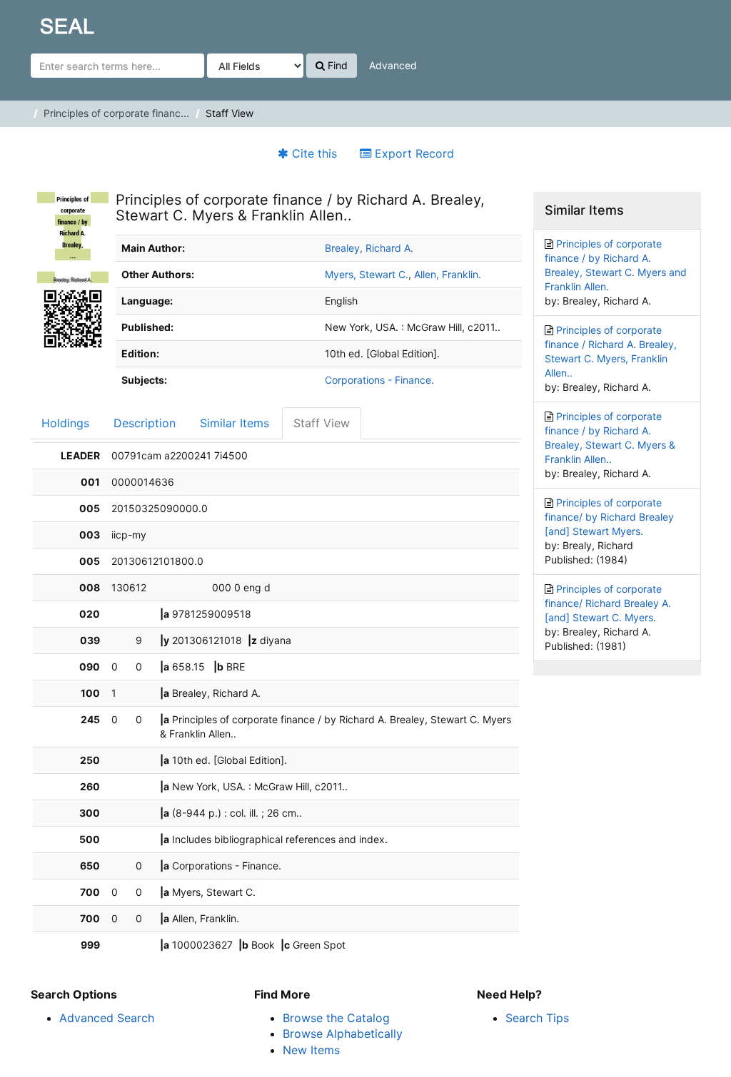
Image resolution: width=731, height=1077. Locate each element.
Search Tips (537, 1018)
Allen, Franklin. (447, 274)
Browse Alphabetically (343, 1033)
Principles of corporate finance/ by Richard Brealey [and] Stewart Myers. (609, 516)
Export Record (412, 153)
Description (145, 423)
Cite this (312, 153)
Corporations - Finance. (379, 380)
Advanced (393, 65)
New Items (311, 1050)
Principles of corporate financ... (116, 113)
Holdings (65, 423)
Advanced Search (106, 1018)
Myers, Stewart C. (366, 274)
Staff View (321, 423)
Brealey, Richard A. (369, 248)
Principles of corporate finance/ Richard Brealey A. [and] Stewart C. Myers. (608, 603)
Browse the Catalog (336, 1018)
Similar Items (234, 423)
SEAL (40, 22)
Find (336, 65)
